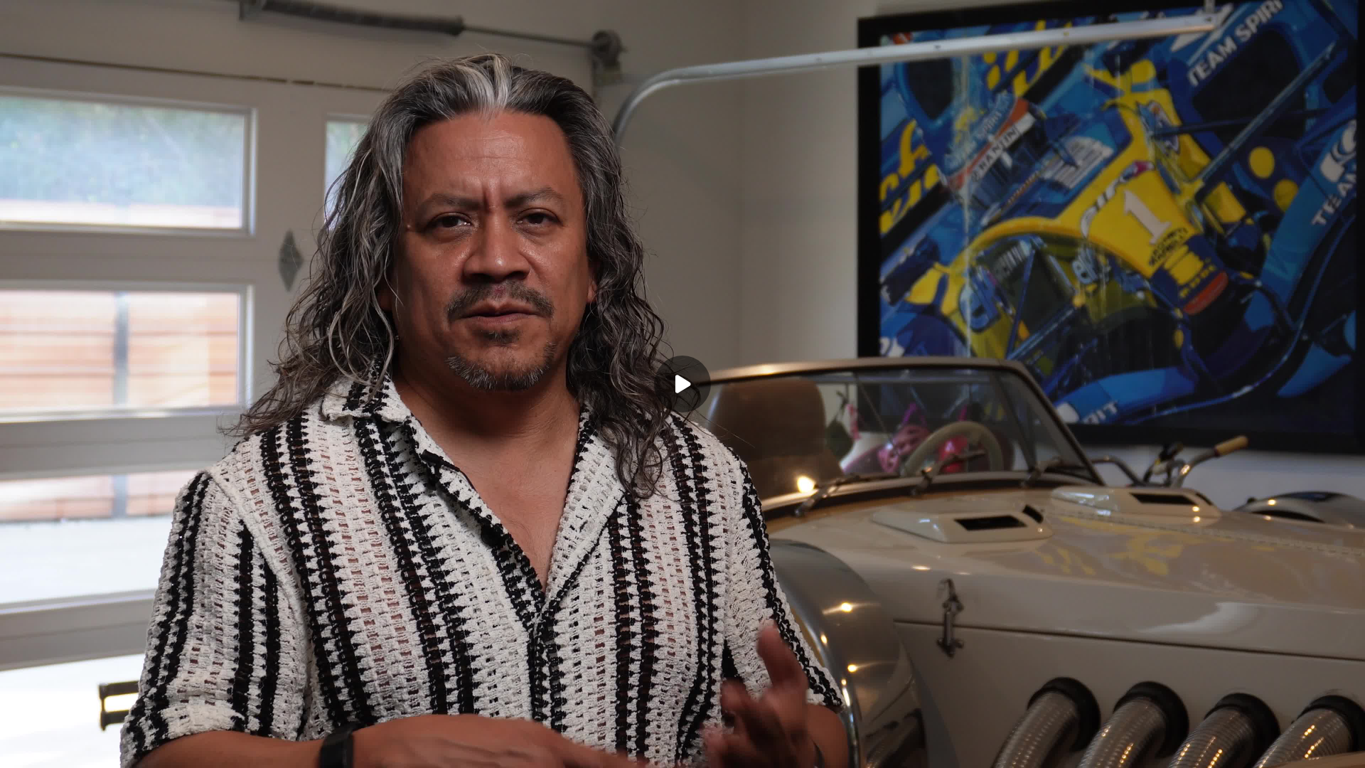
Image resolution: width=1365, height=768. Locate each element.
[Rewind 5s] (48, 748)
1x (1316, 743)
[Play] (77, 748)
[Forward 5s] (105, 748)
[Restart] (20, 748)
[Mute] (133, 748)
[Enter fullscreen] (1345, 748)
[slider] (682, 726)
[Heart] (682, 748)
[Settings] (1288, 748)
